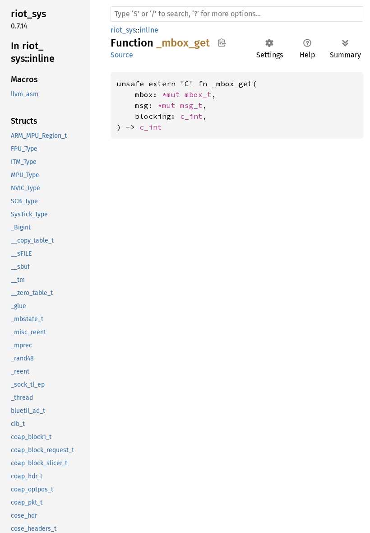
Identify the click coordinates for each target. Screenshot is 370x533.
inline (148, 30)
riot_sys (123, 30)
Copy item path (221, 42)
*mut (173, 94)
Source (122, 55)
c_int (191, 116)
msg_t (191, 105)
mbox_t (198, 94)
